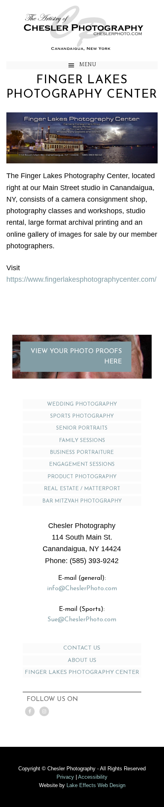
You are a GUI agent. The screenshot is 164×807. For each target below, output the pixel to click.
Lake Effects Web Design (95, 785)
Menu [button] (87, 64)
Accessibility (92, 777)
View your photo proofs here (76, 356)
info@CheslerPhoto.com (82, 588)
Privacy (65, 777)
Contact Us (81, 648)
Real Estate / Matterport (82, 488)
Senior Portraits (81, 428)
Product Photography (82, 476)
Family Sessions (82, 440)
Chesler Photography (82, 27)
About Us (82, 661)
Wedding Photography (82, 404)
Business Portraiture (82, 452)
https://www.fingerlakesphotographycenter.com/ (81, 279)
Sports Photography (82, 416)
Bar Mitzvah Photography (82, 501)
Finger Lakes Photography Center (82, 672)
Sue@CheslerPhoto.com (81, 620)
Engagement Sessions (82, 464)
